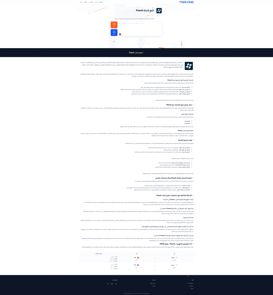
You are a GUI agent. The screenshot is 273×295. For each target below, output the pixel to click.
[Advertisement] (136, 40)
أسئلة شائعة (152, 283)
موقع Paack (161, 185)
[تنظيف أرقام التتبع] (120, 34)
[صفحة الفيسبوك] (116, 283)
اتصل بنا (153, 286)
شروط (192, 289)
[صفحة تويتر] (112, 283)
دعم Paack (84, 238)
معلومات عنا (190, 283)
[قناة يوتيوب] (108, 283)
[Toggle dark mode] (81, 2)
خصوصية (191, 286)
